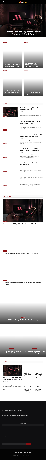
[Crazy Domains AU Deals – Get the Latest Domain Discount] (12, 55)
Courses (5, 42)
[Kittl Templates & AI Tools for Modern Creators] (11, 340)
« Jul (3, 439)
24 (5, 434)
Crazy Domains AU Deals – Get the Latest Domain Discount (12, 65)
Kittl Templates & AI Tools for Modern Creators (11, 352)
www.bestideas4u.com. (28, 455)
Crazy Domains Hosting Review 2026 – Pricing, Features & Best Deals (31, 64)
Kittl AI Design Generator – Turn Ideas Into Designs (34, 352)
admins (22, 111)
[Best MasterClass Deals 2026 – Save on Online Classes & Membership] (12, 83)
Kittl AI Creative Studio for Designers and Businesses (32, 93)
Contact (29, 452)
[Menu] (3, 2)
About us (16, 452)
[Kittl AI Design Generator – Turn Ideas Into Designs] (34, 340)
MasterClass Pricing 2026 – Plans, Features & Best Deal (23, 33)
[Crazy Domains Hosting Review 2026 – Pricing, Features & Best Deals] (33, 55)
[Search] (42, 2)
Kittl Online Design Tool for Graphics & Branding (31, 178)
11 (11, 431)
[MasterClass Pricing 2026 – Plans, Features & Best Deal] (23, 20)
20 (22, 432)
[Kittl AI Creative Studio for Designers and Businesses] (33, 83)
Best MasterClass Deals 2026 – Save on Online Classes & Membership (12, 92)
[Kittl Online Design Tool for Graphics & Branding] (10, 181)
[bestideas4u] (23, 2)
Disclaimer (23, 452)
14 (28, 431)
